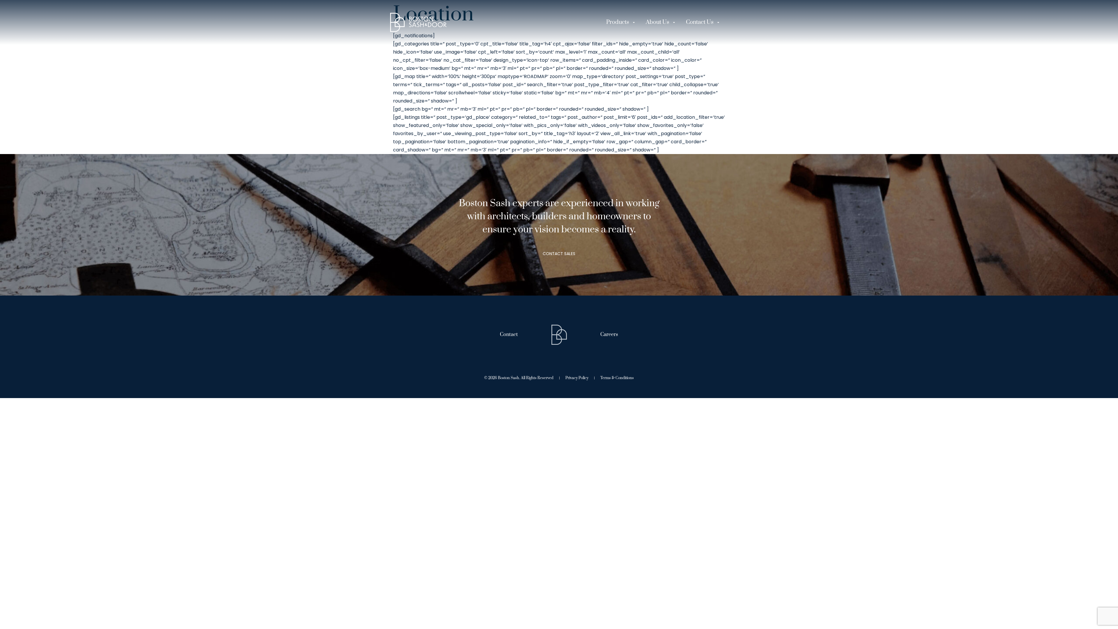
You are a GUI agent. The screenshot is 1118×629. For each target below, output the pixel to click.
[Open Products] (633, 22)
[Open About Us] (674, 22)
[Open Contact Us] (718, 22)
